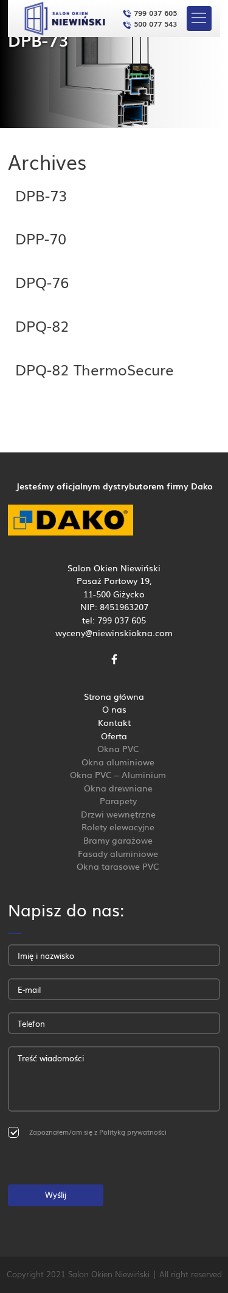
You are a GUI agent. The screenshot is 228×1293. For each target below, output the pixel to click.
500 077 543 (154, 23)
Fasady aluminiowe (118, 853)
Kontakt (114, 722)
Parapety (118, 800)
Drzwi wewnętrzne (118, 813)
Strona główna (114, 696)
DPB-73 (41, 195)
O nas (114, 708)
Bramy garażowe (118, 839)
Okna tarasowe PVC (118, 865)
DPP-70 (40, 238)
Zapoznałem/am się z (98, 1132)
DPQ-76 (42, 281)
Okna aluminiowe (117, 761)
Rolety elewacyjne (117, 826)
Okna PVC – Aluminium (118, 774)
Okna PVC (118, 748)
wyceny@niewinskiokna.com (114, 632)
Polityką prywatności (133, 1132)
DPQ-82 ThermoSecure (94, 369)
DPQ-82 (42, 325)
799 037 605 (154, 12)
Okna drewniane (118, 787)
